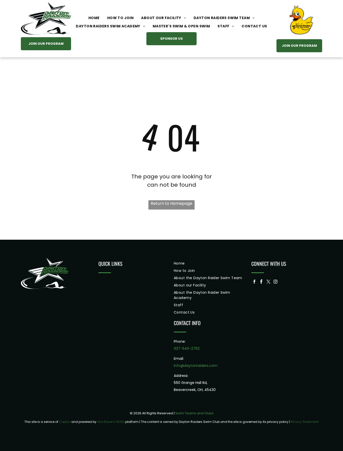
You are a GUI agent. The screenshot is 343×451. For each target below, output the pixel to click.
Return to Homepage (171, 203)
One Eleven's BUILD (111, 422)
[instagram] (275, 282)
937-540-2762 (187, 348)
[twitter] (268, 282)
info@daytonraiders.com (195, 365)
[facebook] (254, 282)
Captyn (65, 422)
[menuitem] (94, 18)
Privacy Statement (305, 422)
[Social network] (261, 282)
